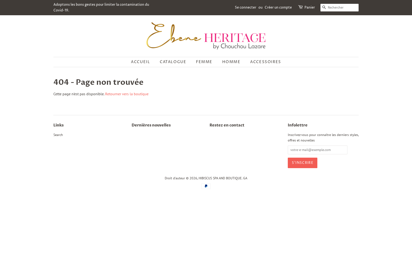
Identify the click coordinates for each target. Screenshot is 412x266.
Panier (309, 7)
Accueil (140, 62)
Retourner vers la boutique (127, 93)
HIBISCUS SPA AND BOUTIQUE (220, 178)
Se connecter (245, 7)
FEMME (204, 62)
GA (245, 178)
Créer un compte (278, 7)
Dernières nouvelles (151, 125)
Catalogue (173, 62)
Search (58, 135)
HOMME (231, 62)
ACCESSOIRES (265, 62)
